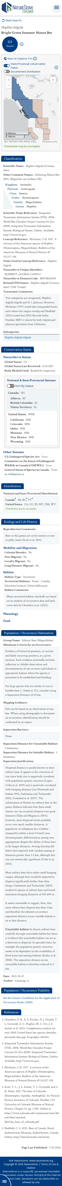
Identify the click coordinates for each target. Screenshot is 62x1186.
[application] (31, 109)
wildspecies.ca (16, 474)
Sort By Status (24, 386)
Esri (56, 142)
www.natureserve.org (41, 1160)
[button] (9, 80)
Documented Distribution (25, 71)
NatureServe (31, 1164)
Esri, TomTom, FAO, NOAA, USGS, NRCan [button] (23, 141)
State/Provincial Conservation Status (28, 65)
